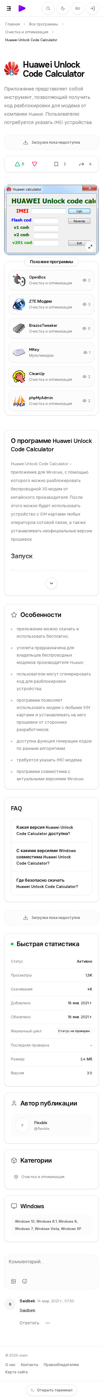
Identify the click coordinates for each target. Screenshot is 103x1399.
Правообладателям (61, 1364)
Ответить (29, 1323)
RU (78, 8)
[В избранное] (56, 164)
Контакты (29, 1364)
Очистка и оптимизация (26, 32)
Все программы (43, 24)
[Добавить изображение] (13, 1281)
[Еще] (48, 1323)
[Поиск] (48, 8)
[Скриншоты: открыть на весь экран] (51, 220)
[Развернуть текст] (51, 583)
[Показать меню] (9, 8)
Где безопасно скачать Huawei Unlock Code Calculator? (47, 883)
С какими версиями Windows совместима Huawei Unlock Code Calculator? (46, 857)
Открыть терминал (54, 1390)
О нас (10, 1364)
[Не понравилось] (35, 164)
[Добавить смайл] (24, 1281)
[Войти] (92, 8)
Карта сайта (16, 1372)
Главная (12, 24)
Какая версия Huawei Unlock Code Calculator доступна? (44, 830)
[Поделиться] (81, 164)
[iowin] (22, 8)
